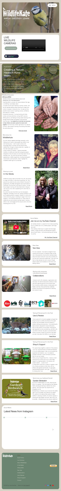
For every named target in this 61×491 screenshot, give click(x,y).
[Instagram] (45, 485)
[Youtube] (53, 485)
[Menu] (50, 5)
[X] (50, 485)
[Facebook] (48, 485)
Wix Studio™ (26, 485)
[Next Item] (53, 430)
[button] (27, 259)
